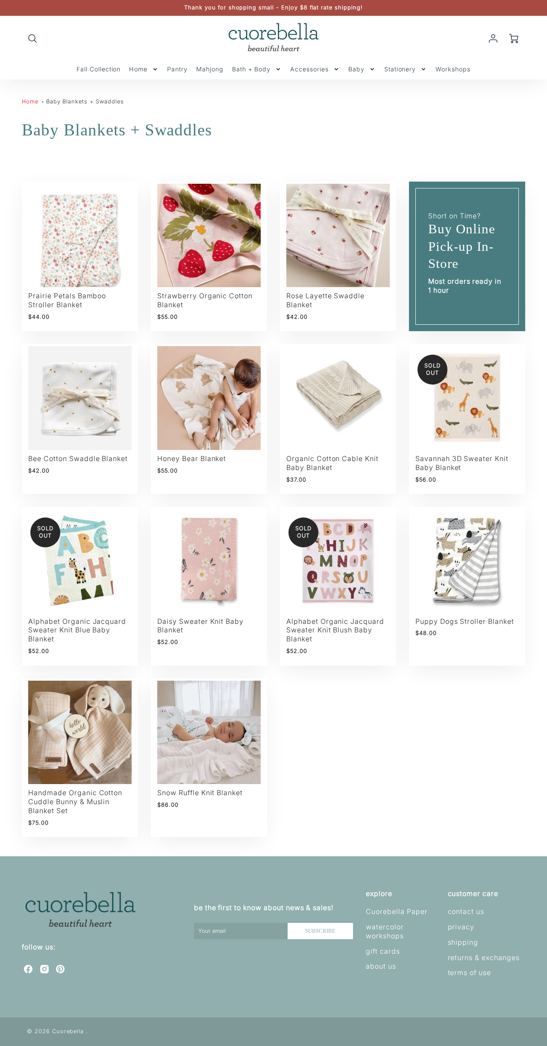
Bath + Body (251, 69)
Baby (356, 69)
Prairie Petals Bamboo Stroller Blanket (67, 300)
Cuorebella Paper (396, 911)
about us (381, 966)
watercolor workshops (385, 931)
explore (379, 893)
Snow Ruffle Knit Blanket (200, 792)
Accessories (309, 69)
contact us (466, 911)
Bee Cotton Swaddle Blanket (78, 458)
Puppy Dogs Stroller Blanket (464, 621)
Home (138, 69)
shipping (463, 942)
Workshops (453, 69)
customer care (473, 893)
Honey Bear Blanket (191, 458)
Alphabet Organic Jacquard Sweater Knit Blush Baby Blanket (335, 630)
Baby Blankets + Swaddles (85, 101)
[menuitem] (98, 69)
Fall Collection (98, 69)
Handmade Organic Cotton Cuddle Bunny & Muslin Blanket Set (75, 801)
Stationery (400, 69)
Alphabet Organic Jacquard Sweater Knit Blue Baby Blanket (77, 630)
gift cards (383, 951)
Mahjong (210, 69)
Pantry (177, 69)
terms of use (469, 972)
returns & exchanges (484, 957)
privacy (461, 927)
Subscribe (320, 931)
